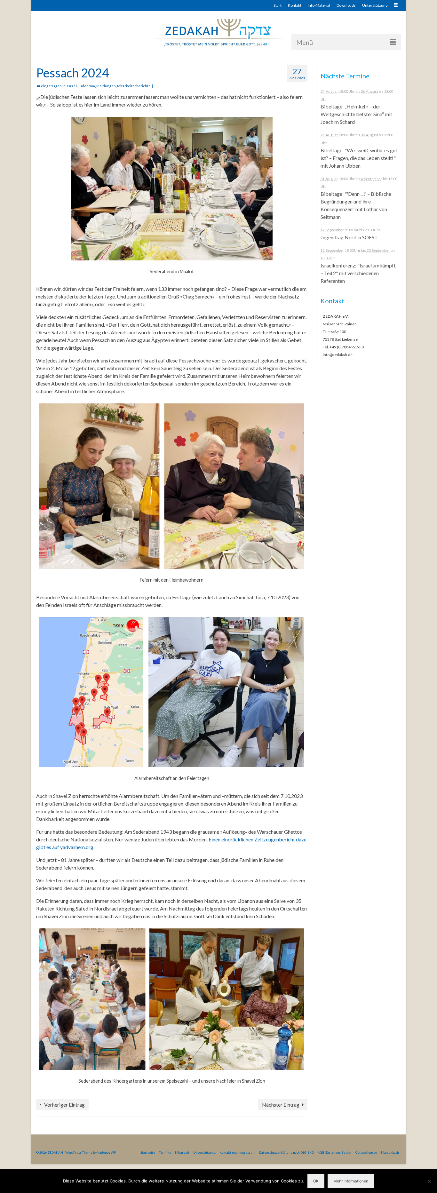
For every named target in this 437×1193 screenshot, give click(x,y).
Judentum (86, 86)
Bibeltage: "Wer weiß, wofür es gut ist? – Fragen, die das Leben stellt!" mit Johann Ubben (359, 158)
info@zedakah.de (338, 354)
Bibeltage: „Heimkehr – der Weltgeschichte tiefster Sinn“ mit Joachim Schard (356, 114)
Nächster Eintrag (280, 1105)
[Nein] (429, 1181)
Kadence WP (106, 1152)
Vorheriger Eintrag (64, 1105)
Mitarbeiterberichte (134, 86)
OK (316, 1181)
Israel (72, 86)
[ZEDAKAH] (218, 33)
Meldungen (106, 86)
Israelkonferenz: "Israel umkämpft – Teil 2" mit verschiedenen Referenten (358, 273)
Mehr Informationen (350, 1181)
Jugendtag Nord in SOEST (349, 237)
